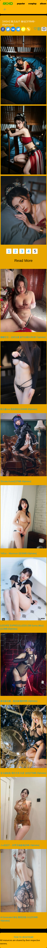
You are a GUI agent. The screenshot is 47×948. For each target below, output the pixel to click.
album (43, 3)
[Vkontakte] (13, 29)
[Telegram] (18, 29)
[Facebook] (3, 29)
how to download (23, 937)
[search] (3, 9)
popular (21, 3)
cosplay (32, 3)
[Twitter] (8, 29)
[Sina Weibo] (23, 29)
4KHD (8, 3)
